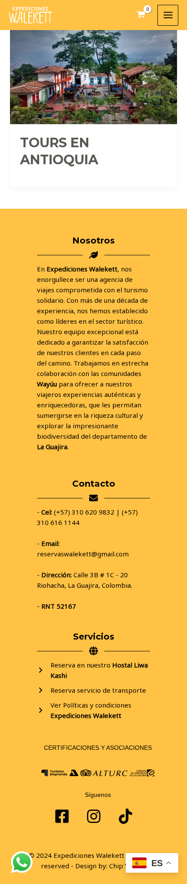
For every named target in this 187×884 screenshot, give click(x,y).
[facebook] (62, 816)
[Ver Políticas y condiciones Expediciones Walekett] (93, 710)
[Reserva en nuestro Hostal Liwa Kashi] (93, 670)
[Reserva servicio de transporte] (91, 690)
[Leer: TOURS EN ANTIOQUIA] (93, 76)
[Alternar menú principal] (167, 15)
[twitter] (93, 816)
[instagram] (125, 816)
